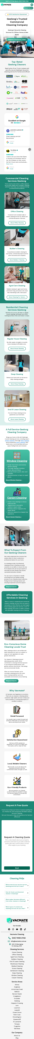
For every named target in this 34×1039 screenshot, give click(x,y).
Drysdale (17, 998)
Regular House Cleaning (17, 339)
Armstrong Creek (17, 989)
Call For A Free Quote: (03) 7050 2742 (17, 1)
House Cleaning (17, 952)
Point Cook (17, 1015)
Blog (17, 1038)
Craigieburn (17, 996)
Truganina (17, 1026)
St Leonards (17, 1022)
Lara (17, 1005)
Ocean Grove (17, 1012)
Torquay (17, 1024)
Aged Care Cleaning (17, 285)
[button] (32, 4)
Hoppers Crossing (17, 1003)
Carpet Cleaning (17, 497)
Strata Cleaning (17, 968)
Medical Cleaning (17, 966)
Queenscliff (17, 1019)
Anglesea (17, 987)
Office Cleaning (17, 211)
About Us (17, 1035)
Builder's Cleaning (17, 248)
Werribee (17, 1028)
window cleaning (9, 440)
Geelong (17, 1001)
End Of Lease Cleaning (17, 409)
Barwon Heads (17, 994)
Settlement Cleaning (17, 971)
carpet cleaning (20, 442)
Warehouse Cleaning (17, 964)
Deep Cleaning (17, 374)
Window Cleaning (17, 460)
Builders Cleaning (17, 959)
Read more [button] (9, 164)
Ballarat (17, 991)
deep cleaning (25, 440)
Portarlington (17, 1017)
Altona (17, 985)
